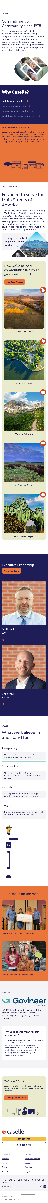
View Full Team (11, 570)
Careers (28, 1162)
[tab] (15, 101)
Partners (28, 1154)
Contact (28, 1167)
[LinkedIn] (44, 1186)
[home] (13, 1131)
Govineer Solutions (33, 1009)
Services (5, 1158)
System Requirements (10, 1199)
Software (6, 1154)
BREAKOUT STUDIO (28, 1194)
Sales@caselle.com (12, 1186)
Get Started (24, 1138)
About (4, 1162)
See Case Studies (15, 281)
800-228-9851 (24, 1144)
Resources (6, 1171)
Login (27, 1171)
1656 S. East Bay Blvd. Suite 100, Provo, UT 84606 (23, 1181)
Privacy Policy (8, 1197)
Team (4, 1167)
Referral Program (32, 1158)
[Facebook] (41, 1186)
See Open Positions (16, 1097)
